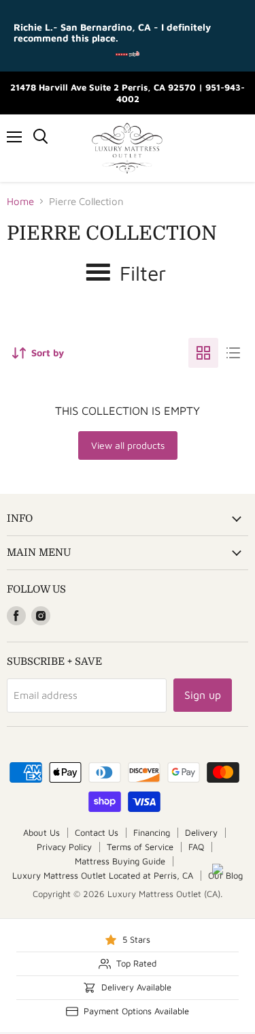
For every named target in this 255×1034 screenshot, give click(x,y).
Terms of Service (140, 846)
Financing (151, 832)
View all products (128, 445)
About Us (41, 832)
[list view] (233, 353)
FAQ (196, 846)
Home (20, 201)
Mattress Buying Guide (120, 861)
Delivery (201, 832)
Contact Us (96, 832)
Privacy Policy (64, 846)
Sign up (202, 695)
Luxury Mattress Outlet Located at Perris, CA (102, 875)
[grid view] (203, 353)
